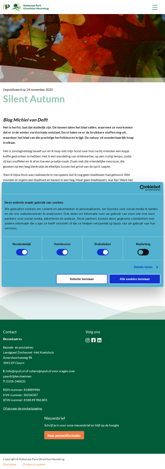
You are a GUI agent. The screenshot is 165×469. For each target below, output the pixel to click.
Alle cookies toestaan (135, 279)
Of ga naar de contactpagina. (22, 408)
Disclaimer (10, 464)
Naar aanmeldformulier (64, 435)
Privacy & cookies (34, 464)
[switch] (62, 252)
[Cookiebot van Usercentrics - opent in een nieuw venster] (142, 188)
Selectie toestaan (82, 279)
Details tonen (143, 267)
